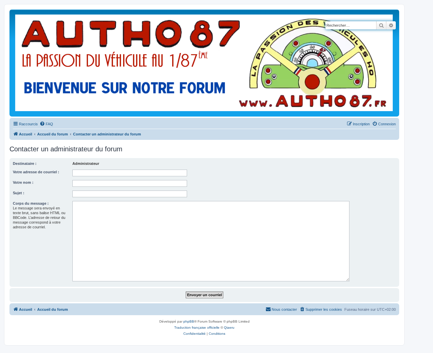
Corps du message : (31, 203)
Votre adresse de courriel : (36, 172)
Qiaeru (229, 327)
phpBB (188, 321)
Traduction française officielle (197, 327)
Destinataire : (25, 163)
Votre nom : (23, 182)
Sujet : (18, 193)
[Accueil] (204, 63)
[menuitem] (46, 124)
